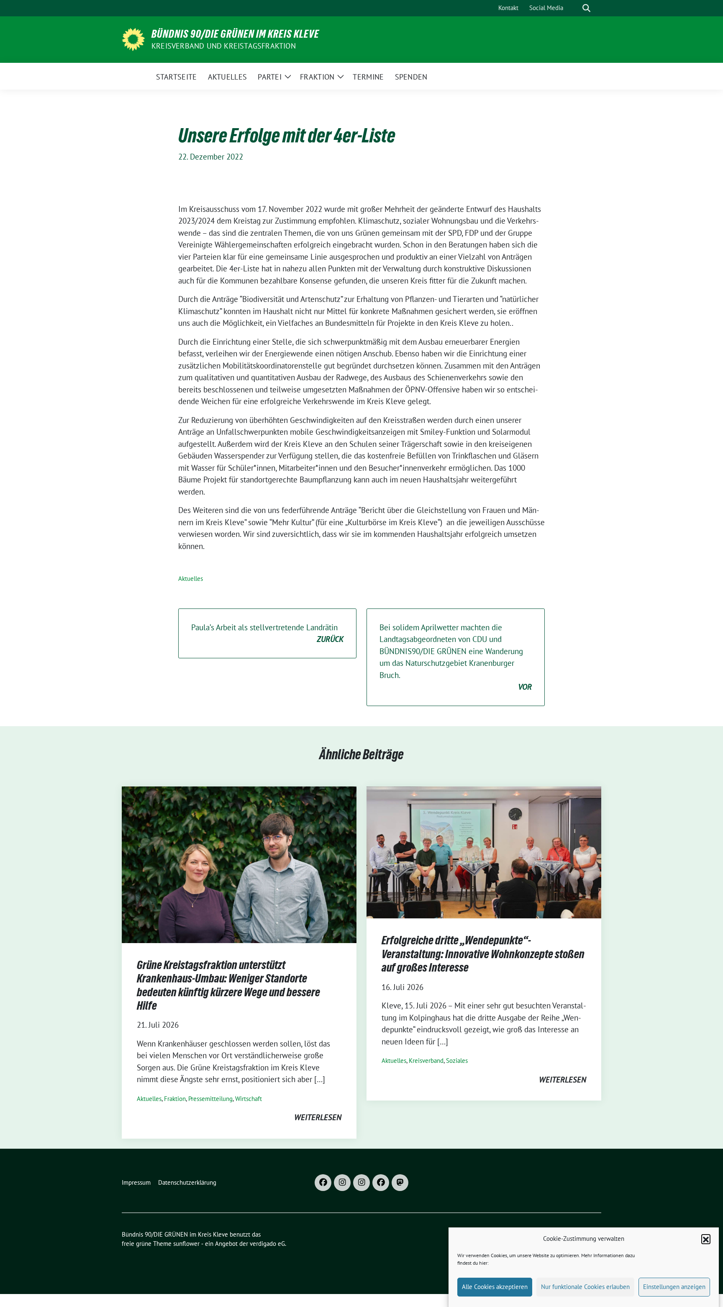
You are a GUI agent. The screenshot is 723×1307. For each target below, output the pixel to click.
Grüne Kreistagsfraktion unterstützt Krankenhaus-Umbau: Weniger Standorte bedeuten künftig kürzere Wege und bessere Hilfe (228, 985)
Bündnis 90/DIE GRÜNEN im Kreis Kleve (235, 34)
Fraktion (175, 1099)
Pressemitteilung (210, 1099)
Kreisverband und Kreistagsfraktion (223, 46)
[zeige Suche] (586, 8)
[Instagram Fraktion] (361, 1182)
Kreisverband (426, 1061)
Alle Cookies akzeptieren (495, 1287)
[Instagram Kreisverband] (342, 1182)
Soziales (457, 1061)
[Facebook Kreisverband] (323, 1182)
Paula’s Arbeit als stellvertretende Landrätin (267, 633)
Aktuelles (190, 579)
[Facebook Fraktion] (380, 1182)
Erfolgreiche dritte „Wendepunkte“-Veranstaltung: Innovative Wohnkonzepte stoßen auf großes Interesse (483, 953)
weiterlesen (317, 1117)
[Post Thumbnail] (239, 864)
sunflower (186, 1244)
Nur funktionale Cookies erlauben (585, 1287)
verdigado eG (267, 1244)
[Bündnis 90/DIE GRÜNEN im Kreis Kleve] (133, 39)
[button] (706, 1239)
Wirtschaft (248, 1099)
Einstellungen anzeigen (674, 1287)
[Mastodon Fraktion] (400, 1182)
